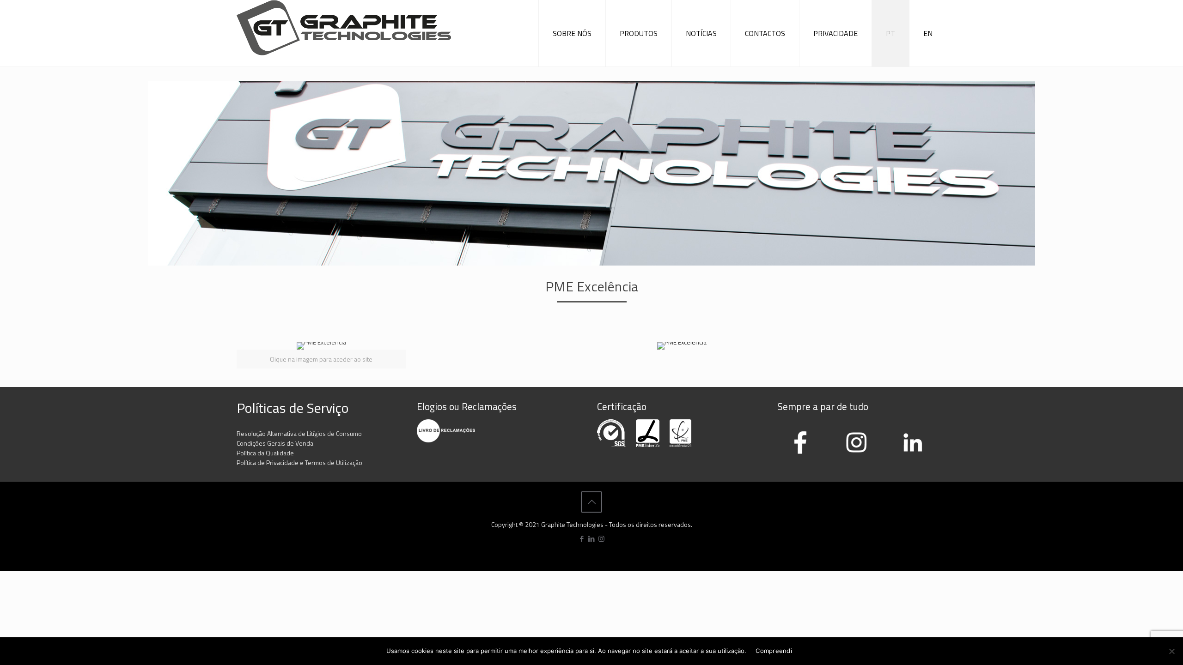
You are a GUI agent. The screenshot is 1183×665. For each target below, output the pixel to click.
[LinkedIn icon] (591, 538)
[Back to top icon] (591, 502)
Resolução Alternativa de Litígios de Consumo (299, 433)
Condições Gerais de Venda (275, 443)
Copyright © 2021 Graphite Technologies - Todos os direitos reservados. (591, 524)
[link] (321, 355)
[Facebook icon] (582, 538)
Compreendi (774, 650)
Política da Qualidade (265, 453)
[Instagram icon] (601, 538)
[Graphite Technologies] (344, 31)
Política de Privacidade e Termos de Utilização (299, 462)
